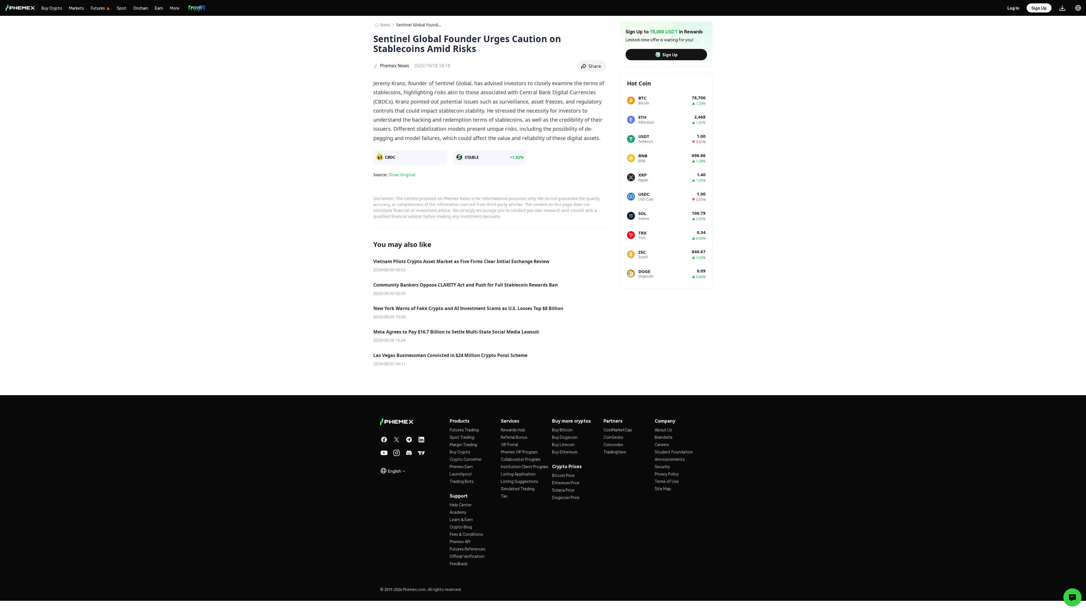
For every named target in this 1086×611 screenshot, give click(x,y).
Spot (121, 7)
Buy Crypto (52, 7)
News (385, 24)
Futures (98, 7)
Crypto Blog (461, 526)
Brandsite (664, 437)
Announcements (670, 459)
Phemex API (460, 541)
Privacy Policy (667, 473)
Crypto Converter (466, 459)
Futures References (467, 548)
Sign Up (670, 54)
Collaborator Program (520, 459)
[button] (592, 66)
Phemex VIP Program (519, 451)
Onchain (140, 7)
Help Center (461, 504)
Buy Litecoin (563, 444)
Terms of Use (667, 481)
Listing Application (518, 473)
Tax (504, 495)
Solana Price (563, 489)
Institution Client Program (524, 466)
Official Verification (467, 556)
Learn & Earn (461, 519)
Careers (662, 444)
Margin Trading (463, 444)
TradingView (615, 451)
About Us (663, 429)
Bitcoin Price (563, 475)
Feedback (458, 563)
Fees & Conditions (466, 534)
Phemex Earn (461, 466)
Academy (458, 512)
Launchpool (460, 473)
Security (662, 466)
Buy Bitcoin (562, 429)
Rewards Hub (513, 429)
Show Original (402, 174)
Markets (76, 7)
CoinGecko (613, 437)
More (174, 7)
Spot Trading (462, 437)
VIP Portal (509, 444)
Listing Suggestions (519, 481)
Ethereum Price (565, 482)
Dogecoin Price (565, 497)
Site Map (663, 488)
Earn (159, 7)
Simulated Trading (518, 488)
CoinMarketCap (618, 429)
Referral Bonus (514, 437)
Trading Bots (462, 481)
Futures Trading (464, 429)
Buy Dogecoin (565, 437)
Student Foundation (674, 451)
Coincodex (613, 444)
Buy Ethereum (565, 451)
